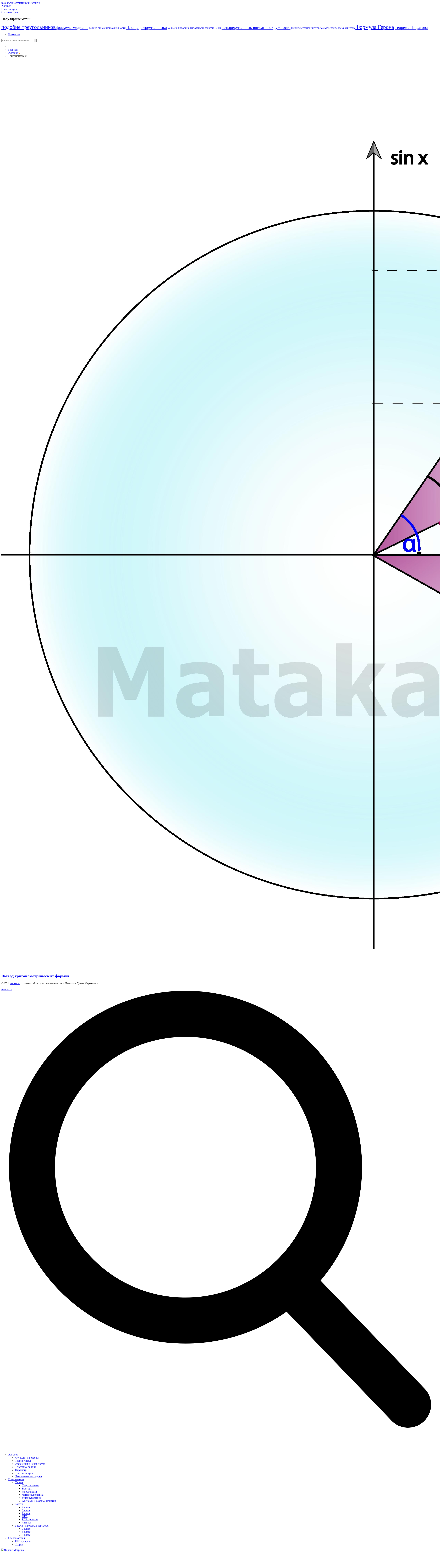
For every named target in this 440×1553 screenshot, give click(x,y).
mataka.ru (15, 983)
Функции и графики (27, 1457)
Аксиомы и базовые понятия (39, 1500)
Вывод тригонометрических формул (35, 976)
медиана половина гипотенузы (186, 27)
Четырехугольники (33, 1494)
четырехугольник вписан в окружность (256, 27)
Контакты (14, 34)
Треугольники (30, 1485)
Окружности (29, 1491)
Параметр (20, 1470)
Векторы (27, 1488)
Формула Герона (374, 27)
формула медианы (72, 27)
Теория (19, 1482)
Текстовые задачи (25, 1466)
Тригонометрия (24, 1473)
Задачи (19, 1504)
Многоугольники (32, 1497)
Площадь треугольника (146, 27)
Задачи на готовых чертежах (31, 1525)
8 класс (26, 1510)
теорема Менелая (324, 27)
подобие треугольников (28, 27)
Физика (26, 1522)
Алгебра (6, 5)
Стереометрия (9, 12)
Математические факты (20, 2)
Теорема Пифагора (411, 27)
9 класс (26, 1513)
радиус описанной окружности (107, 27)
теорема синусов (345, 27)
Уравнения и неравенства (30, 1463)
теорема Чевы (213, 27)
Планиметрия (9, 9)
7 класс (26, 1507)
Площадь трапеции (302, 27)
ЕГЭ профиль (30, 1519)
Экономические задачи (28, 1476)
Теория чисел (23, 1460)
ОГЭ (25, 1516)
